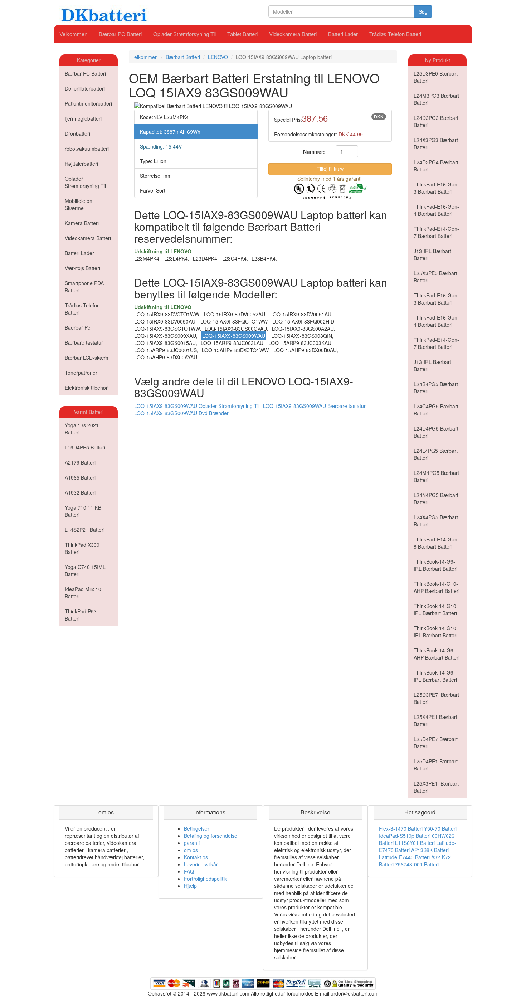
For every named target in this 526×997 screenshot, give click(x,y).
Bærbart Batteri (183, 56)
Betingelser (196, 828)
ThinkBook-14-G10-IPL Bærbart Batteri (436, 609)
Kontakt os (196, 857)
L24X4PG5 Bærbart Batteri (436, 521)
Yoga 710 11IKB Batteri (83, 511)
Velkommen (73, 34)
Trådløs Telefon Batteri (395, 34)
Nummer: (314, 151)
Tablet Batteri (242, 34)
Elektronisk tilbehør (86, 387)
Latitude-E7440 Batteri (404, 857)
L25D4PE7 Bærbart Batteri (436, 742)
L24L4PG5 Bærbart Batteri (436, 454)
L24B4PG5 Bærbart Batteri (436, 387)
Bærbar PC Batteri (120, 34)
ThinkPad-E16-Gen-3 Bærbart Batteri (436, 188)
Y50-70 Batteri (440, 828)
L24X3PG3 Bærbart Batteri (436, 143)
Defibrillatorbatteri (85, 88)
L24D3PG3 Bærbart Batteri (436, 121)
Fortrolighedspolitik (205, 878)
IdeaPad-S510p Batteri (404, 835)
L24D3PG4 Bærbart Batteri (436, 166)
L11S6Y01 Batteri (415, 842)
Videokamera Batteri (293, 34)
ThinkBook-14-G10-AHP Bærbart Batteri (436, 587)
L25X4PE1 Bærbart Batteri (435, 720)
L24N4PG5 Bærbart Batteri (436, 498)
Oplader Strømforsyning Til (184, 34)
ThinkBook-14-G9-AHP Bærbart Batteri (436, 654)
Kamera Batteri (82, 223)
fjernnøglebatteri (83, 118)
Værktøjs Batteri (82, 268)
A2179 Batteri (80, 462)
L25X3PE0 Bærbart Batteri (435, 276)
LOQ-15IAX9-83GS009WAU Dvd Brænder (181, 413)
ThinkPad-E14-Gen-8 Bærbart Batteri (436, 543)
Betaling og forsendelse (210, 835)
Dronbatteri (77, 133)
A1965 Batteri (80, 477)
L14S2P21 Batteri (84, 529)
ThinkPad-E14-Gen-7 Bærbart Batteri (436, 232)
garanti (192, 842)
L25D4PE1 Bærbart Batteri (436, 765)
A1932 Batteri (80, 492)
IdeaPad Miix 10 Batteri (83, 592)
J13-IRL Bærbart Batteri (432, 254)
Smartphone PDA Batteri (84, 286)
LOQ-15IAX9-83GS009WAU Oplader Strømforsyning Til (196, 405)
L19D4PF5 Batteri (85, 447)
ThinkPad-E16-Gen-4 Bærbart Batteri (436, 210)
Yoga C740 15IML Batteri (85, 570)
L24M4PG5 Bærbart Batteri (436, 476)
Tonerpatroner (81, 372)
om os (191, 849)
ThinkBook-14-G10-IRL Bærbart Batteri (436, 631)
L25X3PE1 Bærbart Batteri (436, 787)
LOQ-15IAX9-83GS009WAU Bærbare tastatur (314, 405)
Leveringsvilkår (201, 864)
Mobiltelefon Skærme (78, 204)
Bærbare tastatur (84, 342)
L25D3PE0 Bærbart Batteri (436, 77)
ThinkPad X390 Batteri (82, 548)
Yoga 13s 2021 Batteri (82, 429)
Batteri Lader (343, 34)
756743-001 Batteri (417, 864)
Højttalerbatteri (81, 163)
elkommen (146, 56)
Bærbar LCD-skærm (87, 357)
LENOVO (218, 56)
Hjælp (190, 885)
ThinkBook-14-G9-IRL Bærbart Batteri (435, 565)
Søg (423, 11)
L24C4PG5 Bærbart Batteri (436, 410)
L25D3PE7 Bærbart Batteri (436, 698)
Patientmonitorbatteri (88, 103)
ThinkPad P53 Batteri (81, 615)
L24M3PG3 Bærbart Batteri (436, 99)
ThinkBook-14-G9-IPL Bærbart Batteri (435, 676)
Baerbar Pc (77, 327)
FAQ (189, 871)
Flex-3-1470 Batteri (401, 828)
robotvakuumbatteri (87, 148)
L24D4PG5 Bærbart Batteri (436, 432)
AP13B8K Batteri (430, 849)
